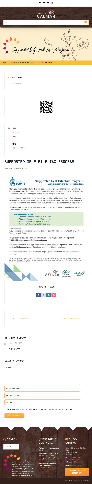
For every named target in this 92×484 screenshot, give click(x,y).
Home (5, 62)
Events (14, 62)
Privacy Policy (78, 481)
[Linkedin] (48, 295)
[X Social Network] (43, 295)
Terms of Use (68, 481)
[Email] (53, 295)
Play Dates (14, 349)
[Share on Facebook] (38, 295)
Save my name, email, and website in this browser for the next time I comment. (40, 409)
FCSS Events (18, 83)
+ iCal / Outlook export (71, 318)
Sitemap (86, 481)
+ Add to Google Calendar (23, 318)
